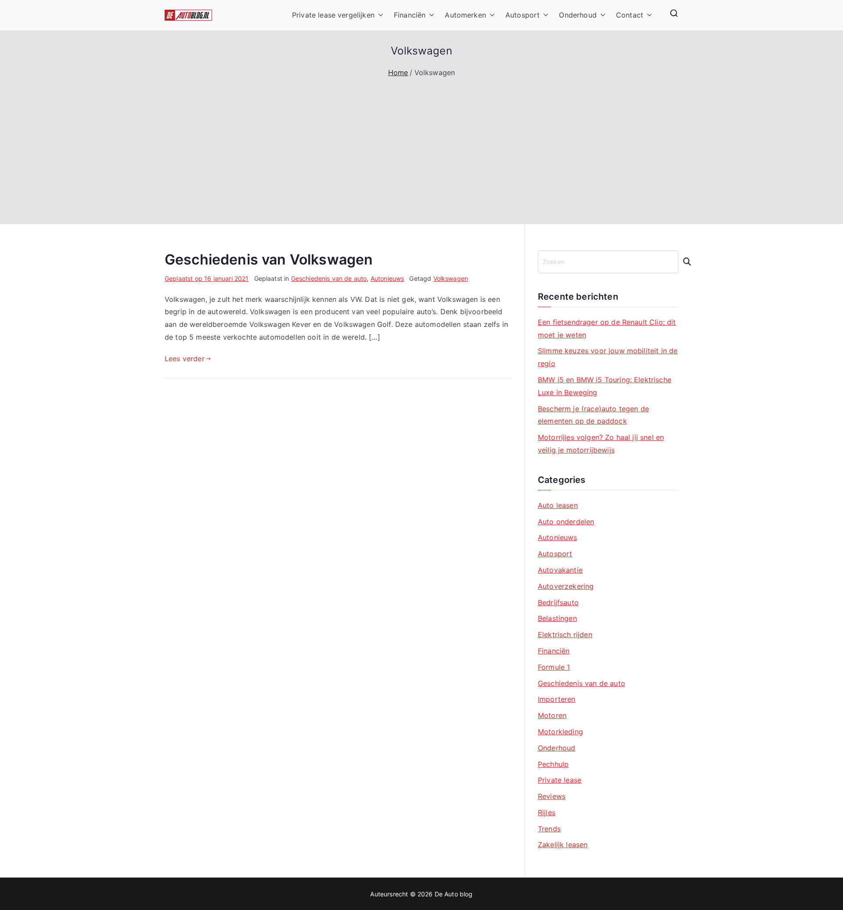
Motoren (552, 715)
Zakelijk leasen (562, 844)
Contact (629, 15)
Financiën (409, 15)
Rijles (546, 812)
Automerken (465, 15)
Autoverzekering (566, 586)
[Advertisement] (421, 145)
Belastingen (557, 618)
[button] (379, 15)
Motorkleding (560, 731)
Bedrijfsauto (558, 602)
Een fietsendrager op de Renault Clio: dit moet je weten (607, 328)
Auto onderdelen (566, 521)
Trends (549, 828)
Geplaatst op (207, 278)
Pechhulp (553, 764)
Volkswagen (450, 278)
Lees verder (185, 358)
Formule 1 (554, 667)
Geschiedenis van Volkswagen (269, 259)
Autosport (522, 15)
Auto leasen (558, 505)
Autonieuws (387, 278)
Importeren (557, 699)
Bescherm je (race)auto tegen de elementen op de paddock (593, 415)
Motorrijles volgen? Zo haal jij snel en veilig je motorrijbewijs (601, 443)
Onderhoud (577, 15)
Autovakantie (560, 570)
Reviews (552, 796)
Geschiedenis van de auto (329, 278)
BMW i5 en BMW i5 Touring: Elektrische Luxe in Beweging (604, 386)
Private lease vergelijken (333, 15)
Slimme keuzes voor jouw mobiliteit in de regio (607, 357)
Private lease (559, 780)
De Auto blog (454, 894)
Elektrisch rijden (565, 634)
